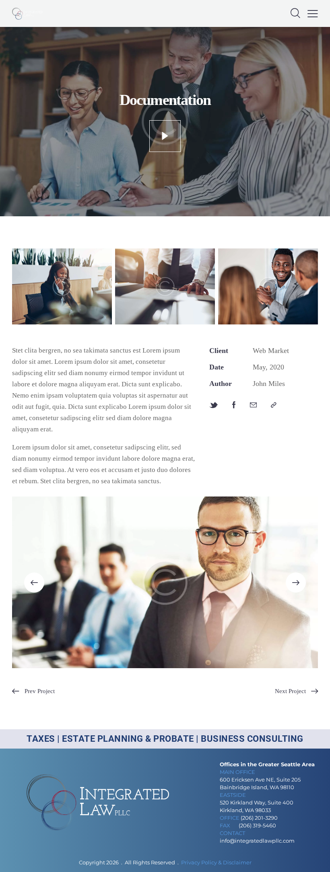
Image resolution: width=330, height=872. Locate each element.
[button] (312, 13)
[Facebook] (234, 405)
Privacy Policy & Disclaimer (216, 862)
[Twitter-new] (213, 405)
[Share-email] (253, 405)
